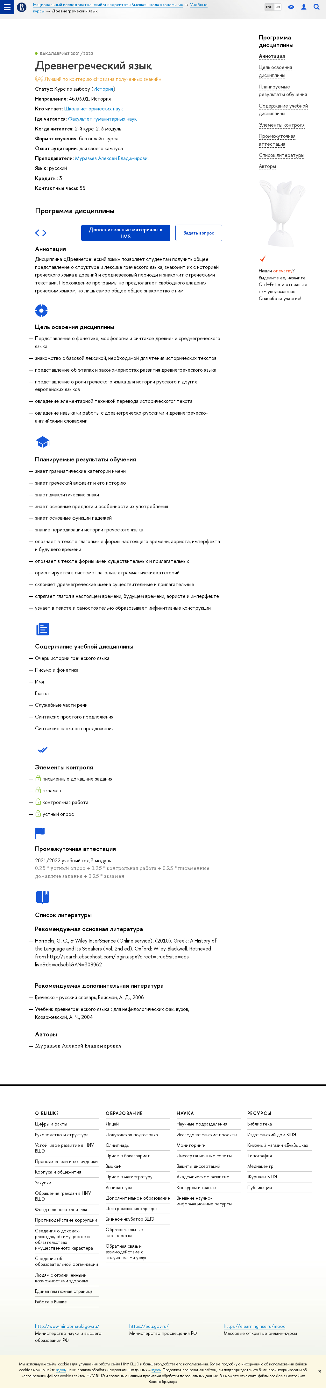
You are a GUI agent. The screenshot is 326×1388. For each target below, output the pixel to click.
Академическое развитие (203, 1177)
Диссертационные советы (204, 1156)
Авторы (267, 166)
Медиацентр (260, 1166)
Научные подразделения (202, 1124)
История (103, 88)
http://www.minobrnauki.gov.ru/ (67, 1326)
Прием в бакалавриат (128, 1156)
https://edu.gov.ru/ (149, 1326)
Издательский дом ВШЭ (271, 1135)
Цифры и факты (51, 1124)
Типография (259, 1156)
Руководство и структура (62, 1135)
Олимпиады (118, 1145)
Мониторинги (191, 1145)
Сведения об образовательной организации (66, 1261)
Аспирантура (119, 1187)
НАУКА (185, 1113)
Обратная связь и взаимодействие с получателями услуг (126, 1251)
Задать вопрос (198, 233)
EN (278, 7)
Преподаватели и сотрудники (66, 1161)
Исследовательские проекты (207, 1135)
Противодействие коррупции (66, 1220)
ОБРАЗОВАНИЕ (124, 1113)
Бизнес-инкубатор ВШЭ (130, 1219)
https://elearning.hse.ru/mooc (254, 1326)
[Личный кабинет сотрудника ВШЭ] (303, 7)
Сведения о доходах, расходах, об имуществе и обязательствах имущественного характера (64, 1239)
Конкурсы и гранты (196, 1187)
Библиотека (259, 1124)
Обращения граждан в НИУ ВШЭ (63, 1196)
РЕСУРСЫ (259, 1113)
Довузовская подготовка (132, 1135)
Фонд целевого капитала (61, 1209)
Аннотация (272, 56)
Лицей (112, 1124)
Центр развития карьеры (131, 1208)
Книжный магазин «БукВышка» (277, 1145)
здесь (61, 1369)
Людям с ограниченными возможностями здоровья (61, 1278)
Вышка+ (113, 1166)
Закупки (43, 1183)
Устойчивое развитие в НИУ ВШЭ (64, 1148)
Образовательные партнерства (124, 1232)
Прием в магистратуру (129, 1177)
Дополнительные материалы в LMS (125, 233)
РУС (269, 7)
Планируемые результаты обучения (283, 90)
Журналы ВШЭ (262, 1177)
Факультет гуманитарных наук (102, 118)
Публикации (259, 1187)
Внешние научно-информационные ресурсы (204, 1201)
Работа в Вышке (51, 1302)
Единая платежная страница (64, 1291)
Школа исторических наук (93, 108)
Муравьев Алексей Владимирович (112, 158)
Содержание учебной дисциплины (283, 109)
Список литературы (281, 154)
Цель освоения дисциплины (275, 71)
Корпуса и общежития (58, 1172)
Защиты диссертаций (198, 1166)
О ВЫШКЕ (47, 1113)
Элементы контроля (282, 124)
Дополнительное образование (138, 1198)
